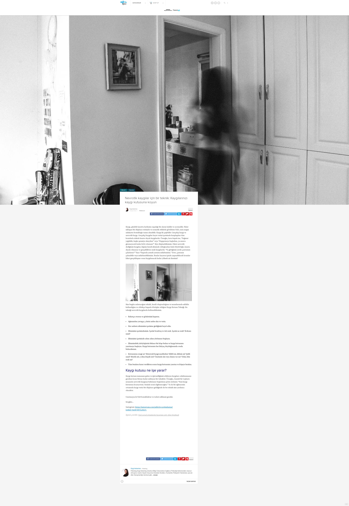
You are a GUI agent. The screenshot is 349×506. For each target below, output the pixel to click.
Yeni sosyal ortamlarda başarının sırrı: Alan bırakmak (158, 415)
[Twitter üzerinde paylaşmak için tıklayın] (170, 213)
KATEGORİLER (137, 3)
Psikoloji (131, 190)
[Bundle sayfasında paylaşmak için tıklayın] (191, 214)
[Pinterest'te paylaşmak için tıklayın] (183, 213)
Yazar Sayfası (191, 481)
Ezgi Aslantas (133, 209)
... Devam (155, 475)
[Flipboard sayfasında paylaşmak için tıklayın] (187, 213)
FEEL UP (123, 190)
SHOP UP (156, 3)
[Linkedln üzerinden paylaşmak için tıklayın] (179, 213)
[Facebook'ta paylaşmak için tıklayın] (157, 213)
